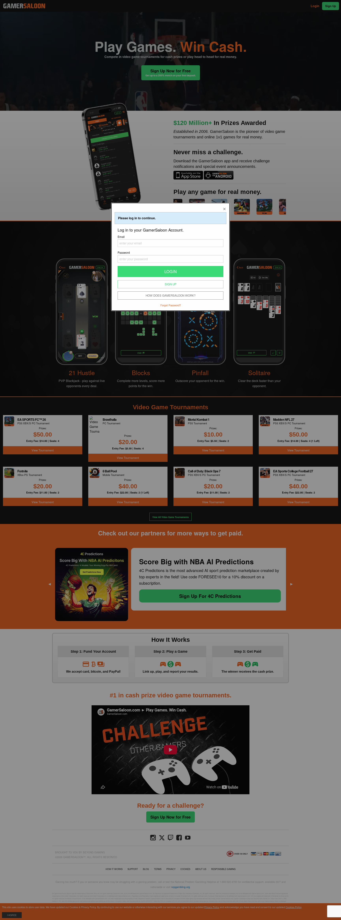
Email (121, 237)
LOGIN (170, 271)
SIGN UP (170, 284)
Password (124, 252)
